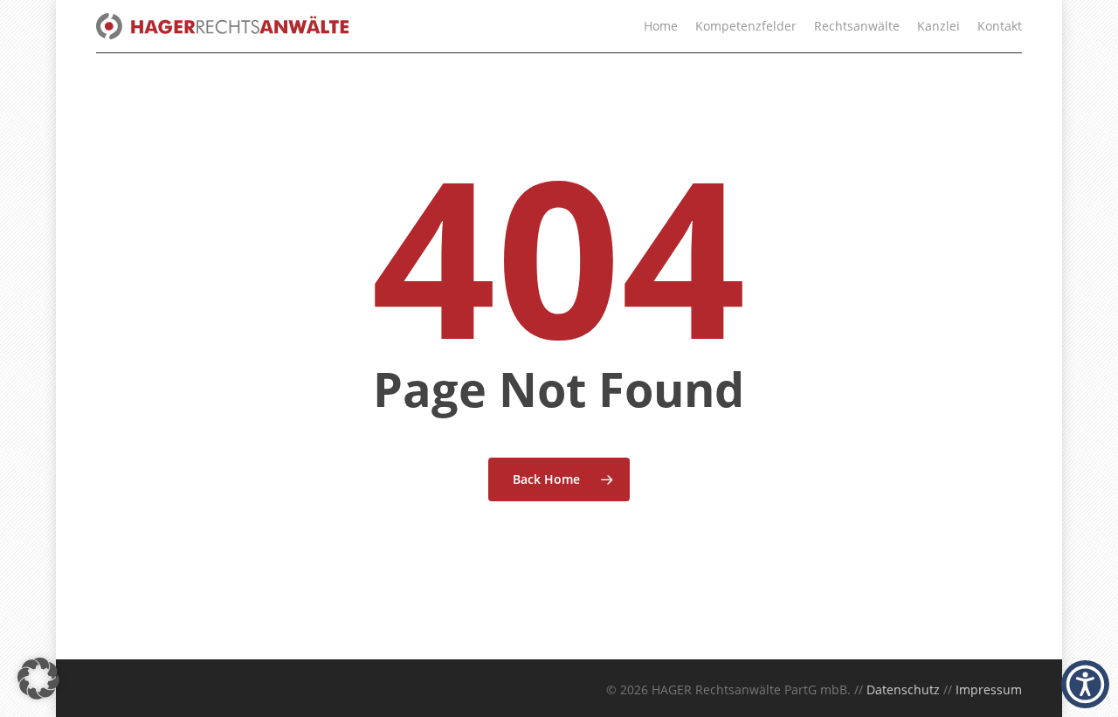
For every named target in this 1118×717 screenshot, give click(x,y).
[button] (38, 678)
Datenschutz (903, 689)
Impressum (989, 689)
